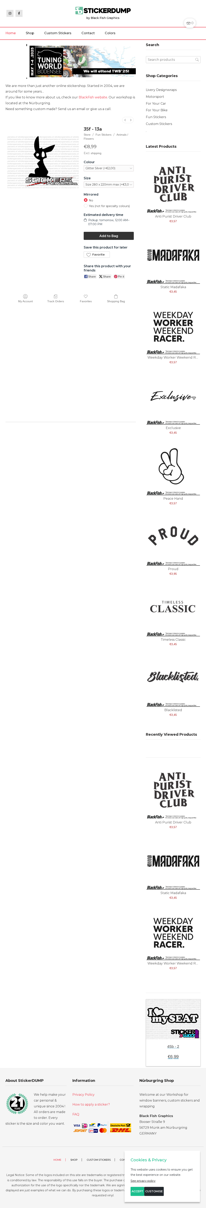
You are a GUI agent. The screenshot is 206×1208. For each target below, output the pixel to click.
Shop (30, 33)
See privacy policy (143, 1181)
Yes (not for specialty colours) (109, 206)
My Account (25, 301)
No (91, 200)
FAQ (75, 1114)
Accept (137, 1191)
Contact (88, 33)
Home (10, 33)
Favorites (86, 301)
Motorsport (155, 97)
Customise (154, 1191)
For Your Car (156, 103)
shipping (96, 153)
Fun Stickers (103, 134)
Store (87, 134)
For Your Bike (157, 110)
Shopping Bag (116, 301)
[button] (97, 254)
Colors (110, 33)
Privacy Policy (83, 1095)
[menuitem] (125, 120)
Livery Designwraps (161, 90)
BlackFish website (93, 97)
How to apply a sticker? (91, 1104)
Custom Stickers (57, 33)
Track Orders (55, 301)
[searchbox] (173, 59)
